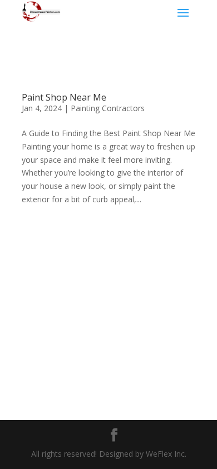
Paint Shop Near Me (64, 97)
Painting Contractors (108, 108)
